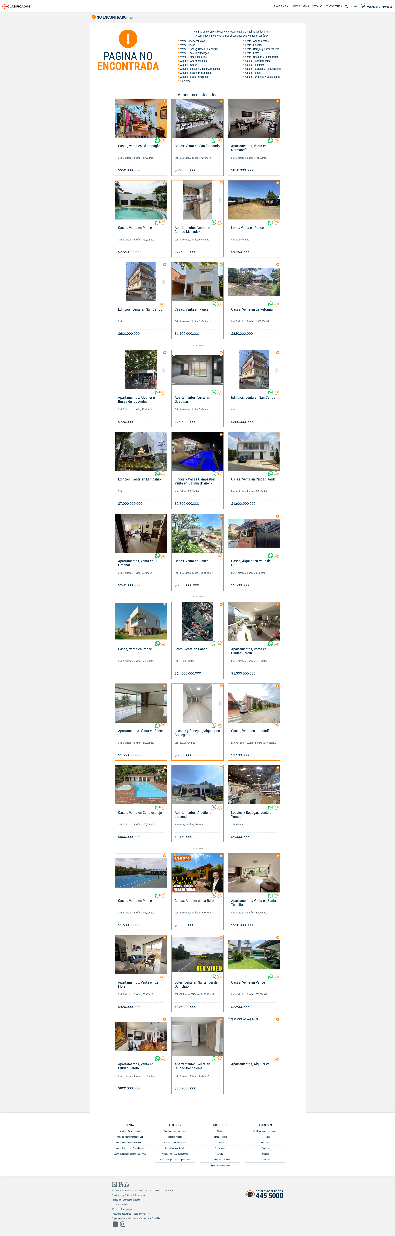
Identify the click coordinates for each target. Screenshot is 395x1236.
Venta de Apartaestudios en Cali (129, 1142)
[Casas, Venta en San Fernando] (198, 118)
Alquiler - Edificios (254, 64)
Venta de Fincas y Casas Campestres (130, 1154)
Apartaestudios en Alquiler (175, 1142)
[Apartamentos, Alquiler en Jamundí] (198, 784)
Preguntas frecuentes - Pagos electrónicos (131, 1213)
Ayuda (220, 1154)
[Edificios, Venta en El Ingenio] (141, 451)
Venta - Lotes (252, 53)
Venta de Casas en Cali (130, 1131)
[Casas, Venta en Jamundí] (254, 703)
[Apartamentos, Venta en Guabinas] (198, 369)
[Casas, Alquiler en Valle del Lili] (254, 533)
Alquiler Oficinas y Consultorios (175, 1154)
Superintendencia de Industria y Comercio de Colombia (136, 1218)
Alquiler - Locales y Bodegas (195, 72)
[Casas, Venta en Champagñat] (141, 118)
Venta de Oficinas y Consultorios (129, 1148)
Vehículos (265, 1142)
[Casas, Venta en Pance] (141, 199)
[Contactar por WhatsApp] (157, 141)
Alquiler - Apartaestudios (193, 60)
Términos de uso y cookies (123, 1209)
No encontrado (111, 17)
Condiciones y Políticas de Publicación (128, 1195)
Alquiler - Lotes (253, 72)
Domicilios (220, 1142)
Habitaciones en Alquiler (174, 1148)
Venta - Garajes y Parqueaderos (262, 49)
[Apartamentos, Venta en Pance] (141, 703)
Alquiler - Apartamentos (257, 60)
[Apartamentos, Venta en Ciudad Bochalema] (198, 1036)
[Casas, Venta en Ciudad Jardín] (254, 451)
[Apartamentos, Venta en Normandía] (254, 118)
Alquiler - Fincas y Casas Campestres (200, 68)
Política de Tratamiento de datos (126, 1200)
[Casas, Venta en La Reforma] (254, 281)
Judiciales (265, 1159)
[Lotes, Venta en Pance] (254, 199)
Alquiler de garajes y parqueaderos (175, 1159)
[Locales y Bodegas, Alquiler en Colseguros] (198, 703)
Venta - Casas (187, 45)
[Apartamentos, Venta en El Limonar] (141, 533)
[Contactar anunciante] (162, 141)
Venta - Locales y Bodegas (194, 53)
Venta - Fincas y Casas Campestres (199, 49)
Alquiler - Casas (188, 64)
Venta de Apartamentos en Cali (129, 1137)
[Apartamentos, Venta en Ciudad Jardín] (254, 621)
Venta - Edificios (253, 45)
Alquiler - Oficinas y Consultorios (262, 76)
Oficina (220, 1131)
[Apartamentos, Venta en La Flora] (141, 954)
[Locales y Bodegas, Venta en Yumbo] (254, 784)
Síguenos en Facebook (220, 1159)
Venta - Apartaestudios (192, 41)
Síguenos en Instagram (220, 1165)
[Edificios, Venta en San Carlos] (141, 281)
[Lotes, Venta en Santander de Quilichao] (198, 954)
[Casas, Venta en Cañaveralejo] (141, 784)
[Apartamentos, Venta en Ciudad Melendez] (198, 199)
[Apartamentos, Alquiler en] (254, 1036)
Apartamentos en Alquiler (175, 1131)
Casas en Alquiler (175, 1137)
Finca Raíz (280, 6)
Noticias (317, 6)
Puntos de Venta (220, 1137)
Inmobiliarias (301, 6)
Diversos (265, 1154)
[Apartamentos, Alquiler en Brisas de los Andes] (141, 369)
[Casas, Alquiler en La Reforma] (198, 872)
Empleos (265, 1148)
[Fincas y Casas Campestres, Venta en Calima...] (198, 451)
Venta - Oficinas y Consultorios (261, 56)
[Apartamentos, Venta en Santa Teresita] (254, 872)
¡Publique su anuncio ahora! (265, 1131)
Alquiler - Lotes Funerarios (194, 76)
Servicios (185, 80)
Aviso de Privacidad (120, 1204)
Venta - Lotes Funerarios (193, 56)
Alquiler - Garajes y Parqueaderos (263, 68)
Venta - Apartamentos (257, 41)
